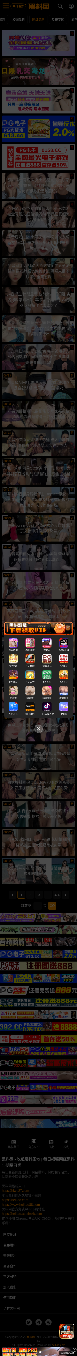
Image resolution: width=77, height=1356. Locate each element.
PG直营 (47, 682)
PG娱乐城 (64, 650)
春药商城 (29, 650)
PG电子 (64, 666)
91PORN (29, 714)
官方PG (13, 666)
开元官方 (29, 682)
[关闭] (74, 1350)
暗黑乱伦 (47, 698)
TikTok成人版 (47, 714)
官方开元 (47, 666)
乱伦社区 (13, 714)
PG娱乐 (13, 682)
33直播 (13, 698)
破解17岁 (64, 698)
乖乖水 (47, 650)
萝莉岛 (64, 714)
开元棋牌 (29, 666)
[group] (66, 1331)
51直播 (29, 698)
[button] (63, 1337)
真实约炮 (13, 650)
